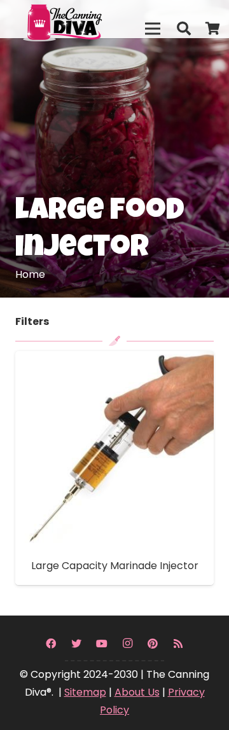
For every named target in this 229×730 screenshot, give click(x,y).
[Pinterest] (152, 643)
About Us (137, 692)
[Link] (89, 19)
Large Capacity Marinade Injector (114, 565)
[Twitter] (76, 643)
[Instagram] (127, 643)
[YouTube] (101, 643)
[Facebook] (51, 643)
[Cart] (213, 29)
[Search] (183, 29)
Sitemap (85, 692)
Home (30, 274)
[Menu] (153, 29)
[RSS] (178, 643)
